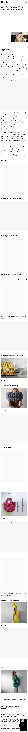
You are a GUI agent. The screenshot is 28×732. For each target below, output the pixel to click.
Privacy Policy (3, 729)
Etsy (5, 380)
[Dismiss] (26, 720)
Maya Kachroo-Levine (6, 49)
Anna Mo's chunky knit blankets (14, 71)
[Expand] (22, 720)
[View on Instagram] (14, 179)
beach (12, 65)
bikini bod (12, 59)
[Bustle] (4, 2)
